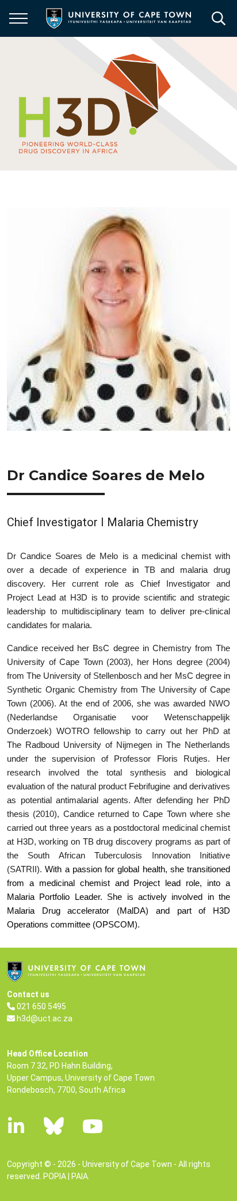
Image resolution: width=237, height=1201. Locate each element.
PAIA (79, 1176)
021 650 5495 (41, 1006)
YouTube (92, 1126)
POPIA (54, 1176)
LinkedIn (16, 1126)
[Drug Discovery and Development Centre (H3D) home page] (92, 103)
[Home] (76, 970)
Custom (54, 1126)
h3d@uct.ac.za (44, 1018)
